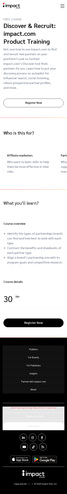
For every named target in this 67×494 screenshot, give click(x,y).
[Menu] (62, 5)
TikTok (33, 446)
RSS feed (42, 446)
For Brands (33, 357)
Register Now (33, 102)
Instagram (32, 437)
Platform (33, 349)
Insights (33, 373)
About (33, 389)
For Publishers (34, 365)
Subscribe (34, 426)
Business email (35, 416)
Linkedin (23, 437)
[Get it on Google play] (44, 459)
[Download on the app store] (20, 459)
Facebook (42, 437)
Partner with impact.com (33, 381)
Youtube (24, 446)
